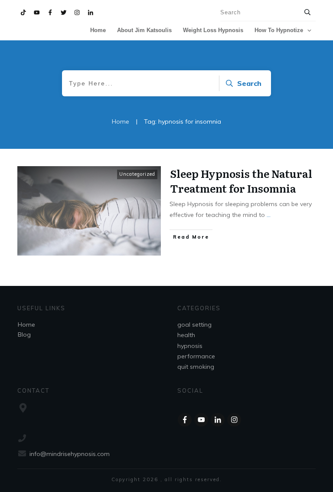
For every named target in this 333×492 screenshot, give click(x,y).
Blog (24, 334)
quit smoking (195, 367)
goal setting (194, 324)
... (269, 215)
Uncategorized (137, 174)
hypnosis (189, 346)
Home (26, 324)
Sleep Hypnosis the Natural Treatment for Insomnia (241, 181)
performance (196, 356)
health (186, 335)
